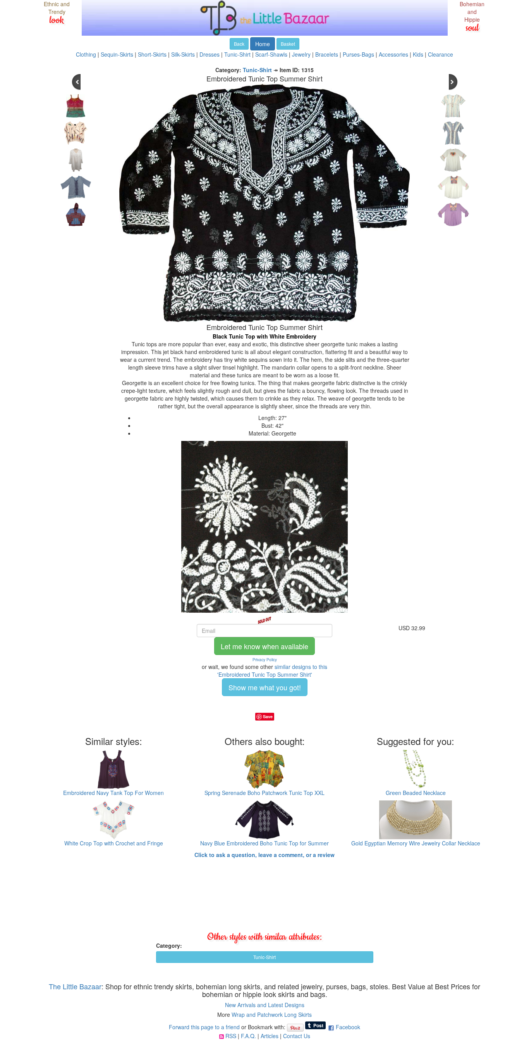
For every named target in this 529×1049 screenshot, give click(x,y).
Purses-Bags (358, 54)
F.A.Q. (248, 1036)
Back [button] (239, 43)
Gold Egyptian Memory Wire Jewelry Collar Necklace (415, 843)
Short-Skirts (152, 54)
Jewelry (301, 54)
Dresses (209, 54)
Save (268, 716)
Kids (418, 54)
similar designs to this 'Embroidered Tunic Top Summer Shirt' (272, 670)
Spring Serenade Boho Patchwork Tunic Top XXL (264, 793)
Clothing (86, 54)
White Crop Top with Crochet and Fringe (113, 843)
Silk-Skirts (183, 54)
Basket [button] (288, 43)
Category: (169, 945)
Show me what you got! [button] (264, 687)
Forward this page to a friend (204, 1027)
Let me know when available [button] (264, 646)
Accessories (393, 54)
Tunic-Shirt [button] (264, 957)
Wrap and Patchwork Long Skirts (272, 1014)
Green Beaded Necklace (416, 793)
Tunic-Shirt (237, 54)
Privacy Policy (264, 659)
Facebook (348, 1027)
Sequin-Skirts (117, 54)
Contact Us (296, 1036)
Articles (269, 1036)
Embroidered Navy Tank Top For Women (113, 793)
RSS (230, 1036)
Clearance (440, 54)
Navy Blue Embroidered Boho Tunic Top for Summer (264, 843)
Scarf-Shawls (271, 54)
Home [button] (262, 44)
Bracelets (326, 54)
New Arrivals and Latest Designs (264, 1005)
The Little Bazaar (75, 986)
